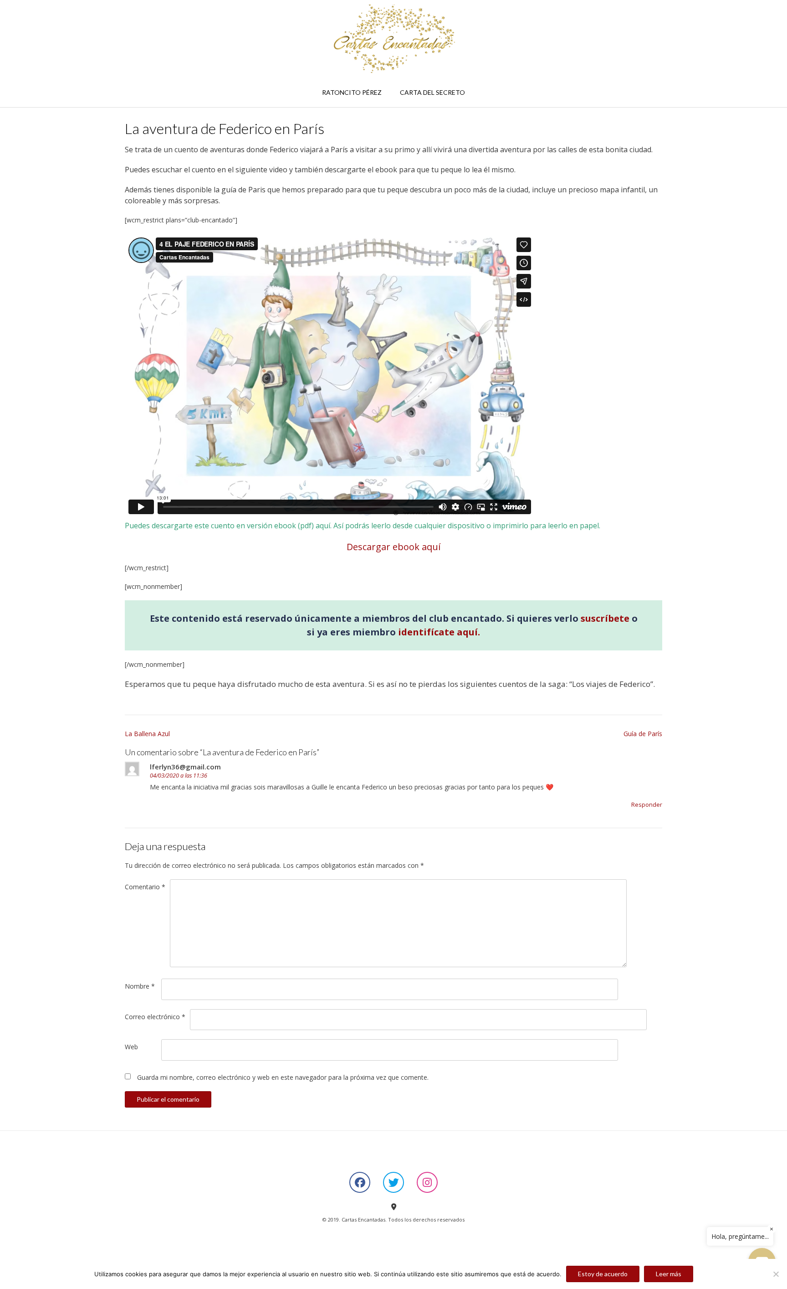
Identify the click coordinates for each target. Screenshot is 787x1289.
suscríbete (605, 618)
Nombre (140, 986)
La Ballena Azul (147, 733)
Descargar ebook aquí (393, 547)
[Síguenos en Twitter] (393, 1182)
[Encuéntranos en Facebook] (359, 1182)
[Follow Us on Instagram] (427, 1182)
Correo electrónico (155, 1016)
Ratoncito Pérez (352, 92)
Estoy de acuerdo (603, 1274)
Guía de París (642, 733)
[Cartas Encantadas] (393, 39)
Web (131, 1046)
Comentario (145, 886)
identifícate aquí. (439, 632)
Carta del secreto (432, 92)
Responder (646, 805)
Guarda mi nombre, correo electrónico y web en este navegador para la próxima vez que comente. (283, 1077)
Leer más (668, 1274)
